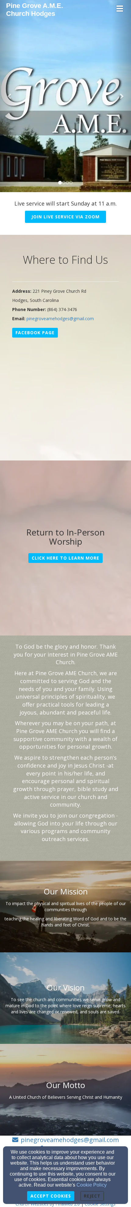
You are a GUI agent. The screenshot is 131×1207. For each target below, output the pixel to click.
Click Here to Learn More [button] (65, 558)
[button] (10, 96)
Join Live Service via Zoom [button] (65, 217)
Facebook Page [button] (35, 332)
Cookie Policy (91, 1184)
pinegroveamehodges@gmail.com (60, 318)
